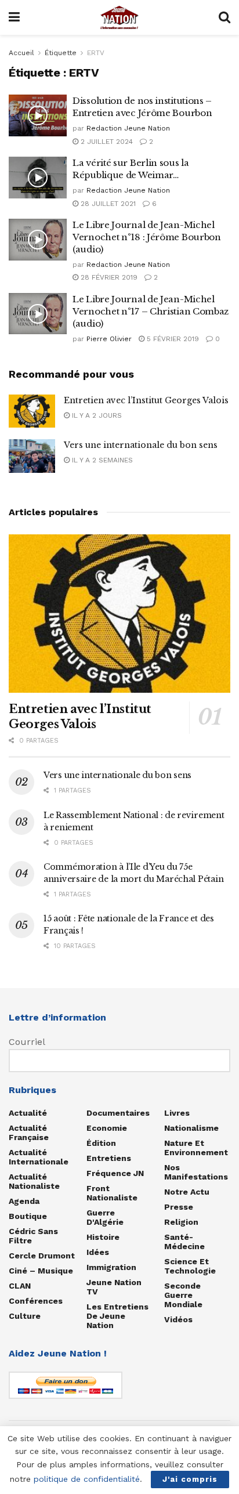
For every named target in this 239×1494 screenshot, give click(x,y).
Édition (101, 1143)
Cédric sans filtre (33, 1236)
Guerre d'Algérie (105, 1217)
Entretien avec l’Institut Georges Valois (146, 400)
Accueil (21, 53)
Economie (106, 1128)
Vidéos (178, 1319)
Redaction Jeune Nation (128, 128)
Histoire (102, 1237)
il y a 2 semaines (101, 460)
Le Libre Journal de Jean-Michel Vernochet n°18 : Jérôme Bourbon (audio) (147, 237)
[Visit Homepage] (119, 17)
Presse (178, 1206)
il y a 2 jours (96, 415)
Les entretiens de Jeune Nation (117, 1316)
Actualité (28, 1112)
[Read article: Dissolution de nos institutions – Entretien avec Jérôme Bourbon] (38, 115)
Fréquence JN (115, 1173)
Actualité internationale (38, 1157)
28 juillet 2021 (107, 204)
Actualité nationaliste (34, 1181)
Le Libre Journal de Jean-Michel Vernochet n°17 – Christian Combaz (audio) (151, 311)
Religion (181, 1222)
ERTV (95, 53)
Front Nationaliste (111, 1193)
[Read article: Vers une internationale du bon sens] (32, 455)
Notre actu (186, 1191)
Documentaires (118, 1112)
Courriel (27, 1041)
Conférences (36, 1300)
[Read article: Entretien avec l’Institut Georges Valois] (32, 411)
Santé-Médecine (184, 1241)
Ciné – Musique (41, 1270)
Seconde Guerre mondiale (183, 1295)
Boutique (28, 1216)
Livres (177, 1112)
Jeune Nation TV (114, 1287)
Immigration (111, 1267)
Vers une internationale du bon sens (141, 445)
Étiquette (61, 53)
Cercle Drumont (42, 1255)
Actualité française (29, 1132)
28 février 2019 (107, 277)
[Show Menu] (14, 17)
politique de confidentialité (87, 1479)
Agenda (24, 1201)
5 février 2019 (171, 339)
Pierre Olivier (109, 339)
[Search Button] (224, 17)
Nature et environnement (196, 1147)
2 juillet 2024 (105, 142)
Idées (97, 1252)
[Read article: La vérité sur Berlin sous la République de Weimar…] (38, 177)
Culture (25, 1316)
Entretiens (108, 1158)
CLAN (20, 1285)
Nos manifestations (196, 1172)
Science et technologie (190, 1266)
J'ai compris (190, 1479)
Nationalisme (191, 1128)
